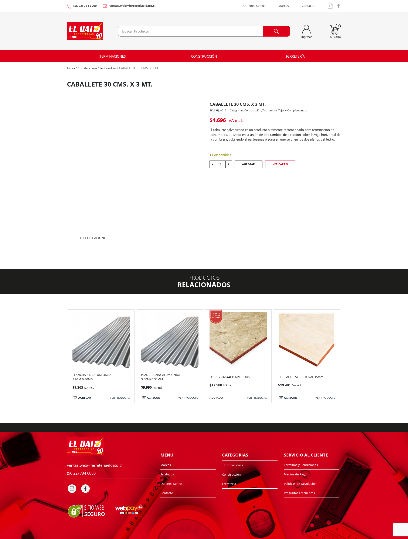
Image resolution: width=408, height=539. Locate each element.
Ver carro (280, 164)
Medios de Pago (295, 474)
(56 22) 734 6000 (85, 6)
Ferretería (295, 56)
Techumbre (108, 68)
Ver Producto (120, 398)
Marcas (283, 6)
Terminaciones (112, 56)
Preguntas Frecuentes (299, 493)
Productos (167, 474)
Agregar (248, 164)
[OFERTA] (238, 340)
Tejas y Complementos (292, 110)
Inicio (71, 68)
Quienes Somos (254, 6)
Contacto (308, 6)
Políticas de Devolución (300, 484)
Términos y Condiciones (301, 465)
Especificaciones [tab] (93, 238)
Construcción (204, 56)
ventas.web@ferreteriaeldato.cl (132, 6)
